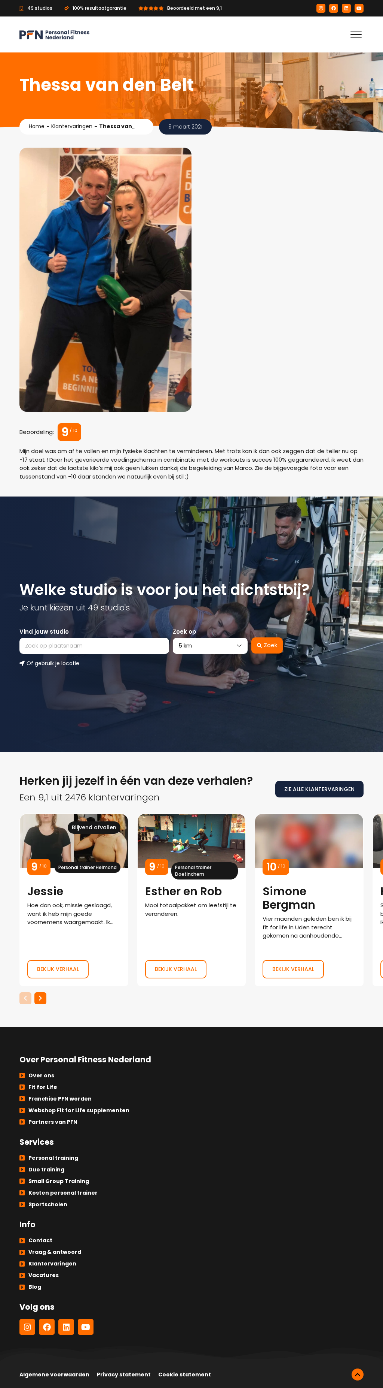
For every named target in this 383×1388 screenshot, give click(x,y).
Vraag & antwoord (54, 1252)
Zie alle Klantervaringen (319, 789)
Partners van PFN (52, 1122)
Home (37, 126)
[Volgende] (40, 998)
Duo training (46, 1169)
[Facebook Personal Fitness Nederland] (333, 8)
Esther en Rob (192, 900)
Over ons (41, 1075)
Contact (40, 1240)
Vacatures (43, 1275)
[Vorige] (25, 998)
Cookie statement (184, 1374)
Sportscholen (47, 1204)
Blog (34, 1287)
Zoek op (184, 632)
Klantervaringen (71, 126)
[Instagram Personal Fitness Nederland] (320, 8)
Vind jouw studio (44, 632)
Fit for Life (42, 1087)
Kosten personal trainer (63, 1193)
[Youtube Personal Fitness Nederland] (359, 8)
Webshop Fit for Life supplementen (78, 1110)
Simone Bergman (309, 900)
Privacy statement (124, 1374)
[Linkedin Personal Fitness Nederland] (346, 8)
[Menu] (356, 34)
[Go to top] (358, 1375)
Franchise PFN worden (60, 1098)
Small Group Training (58, 1181)
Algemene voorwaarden (54, 1374)
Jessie (74, 900)
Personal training (53, 1158)
